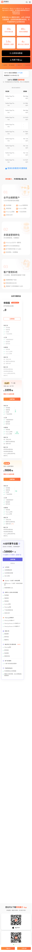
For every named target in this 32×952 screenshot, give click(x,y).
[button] (27, 2)
